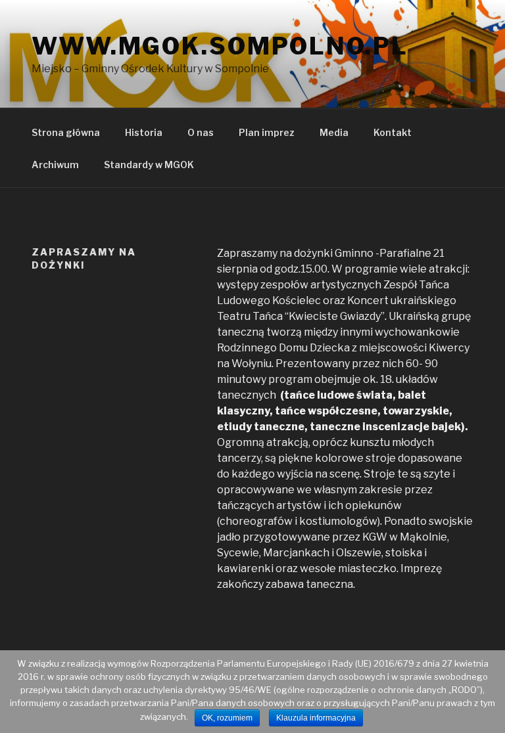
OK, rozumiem (227, 717)
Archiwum (55, 164)
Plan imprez (267, 132)
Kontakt (392, 132)
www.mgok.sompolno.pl (220, 46)
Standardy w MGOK (149, 164)
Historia (143, 132)
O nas (200, 132)
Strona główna (66, 132)
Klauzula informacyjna (316, 717)
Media (334, 132)
